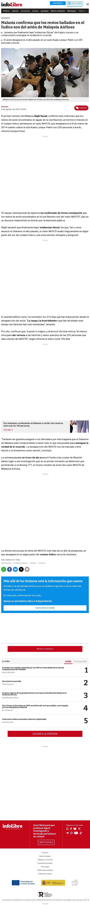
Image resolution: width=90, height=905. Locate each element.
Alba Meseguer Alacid (10, 698)
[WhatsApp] (67, 829)
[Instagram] (71, 833)
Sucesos (42, 563)
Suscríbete (58, 3)
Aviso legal (45, 867)
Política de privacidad (45, 870)
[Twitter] (79, 829)
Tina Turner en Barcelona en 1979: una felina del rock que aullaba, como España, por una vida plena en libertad (35, 706)
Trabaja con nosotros (45, 860)
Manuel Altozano (8, 672)
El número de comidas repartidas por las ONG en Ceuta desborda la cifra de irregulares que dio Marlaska (33, 668)
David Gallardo (7, 710)
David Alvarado (7, 722)
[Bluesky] (74, 829)
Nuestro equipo (45, 856)
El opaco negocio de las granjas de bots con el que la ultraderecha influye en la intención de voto (34, 694)
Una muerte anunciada (11, 681)
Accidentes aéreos (20, 563)
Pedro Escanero (8, 684)
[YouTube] (76, 833)
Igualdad (44, 11)
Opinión (15, 11)
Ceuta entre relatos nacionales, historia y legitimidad (24, 719)
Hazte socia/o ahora (45, 608)
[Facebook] (71, 829)
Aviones (33, 563)
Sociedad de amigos (45, 863)
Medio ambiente (58, 11)
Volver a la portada (45, 733)
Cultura (35, 11)
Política (6, 11)
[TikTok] (81, 833)
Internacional (6, 563)
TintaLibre (83, 11)
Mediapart (71, 11)
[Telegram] (67, 833)
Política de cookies (45, 874)
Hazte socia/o (46, 842)
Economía (25, 11)
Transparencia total (74, 6)
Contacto (45, 853)
